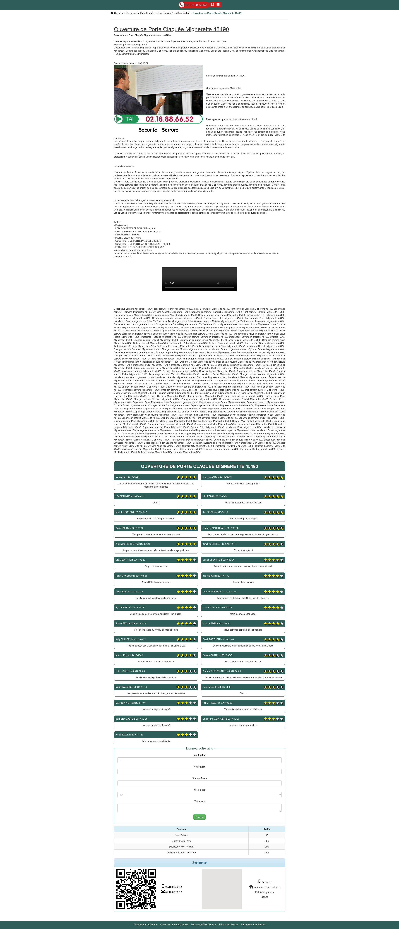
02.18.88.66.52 (196, 5)
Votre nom (199, 766)
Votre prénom (199, 778)
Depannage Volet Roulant (203, 924)
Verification (200, 755)
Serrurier (266, 882)
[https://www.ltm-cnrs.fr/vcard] (136, 889)
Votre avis (199, 801)
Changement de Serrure (146, 924)
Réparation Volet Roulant (253, 924)
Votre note (199, 789)
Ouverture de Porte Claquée (174, 924)
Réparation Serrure (228, 924)
